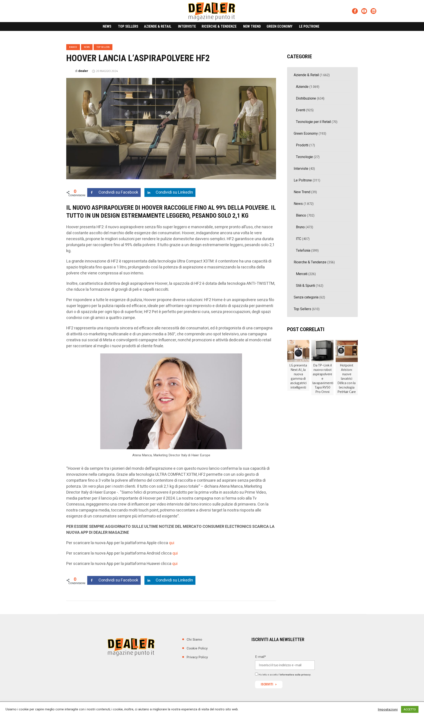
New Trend (302, 192)
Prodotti (302, 145)
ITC (298, 239)
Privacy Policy (197, 657)
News (87, 47)
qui (171, 543)
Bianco (73, 47)
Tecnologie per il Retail (313, 122)
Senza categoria (306, 297)
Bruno (300, 227)
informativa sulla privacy (295, 675)
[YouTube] (364, 11)
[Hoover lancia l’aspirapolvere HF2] (171, 128)
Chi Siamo (194, 639)
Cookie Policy (197, 648)
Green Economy (306, 133)
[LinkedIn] (373, 11)
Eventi (300, 110)
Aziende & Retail (306, 75)
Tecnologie (304, 157)
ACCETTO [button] (410, 709)
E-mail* (260, 656)
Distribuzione (306, 98)
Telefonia (303, 250)
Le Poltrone (303, 180)
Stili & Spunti (305, 285)
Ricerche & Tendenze (310, 262)
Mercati (301, 274)
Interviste (301, 168)
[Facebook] (355, 11)
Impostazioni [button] (388, 709)
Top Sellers (103, 47)
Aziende (302, 86)
